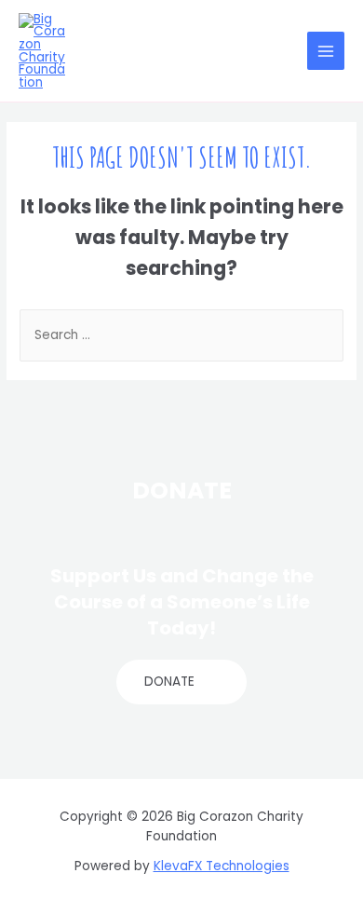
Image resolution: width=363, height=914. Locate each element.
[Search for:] (181, 335)
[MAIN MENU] (326, 51)
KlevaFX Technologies (221, 866)
